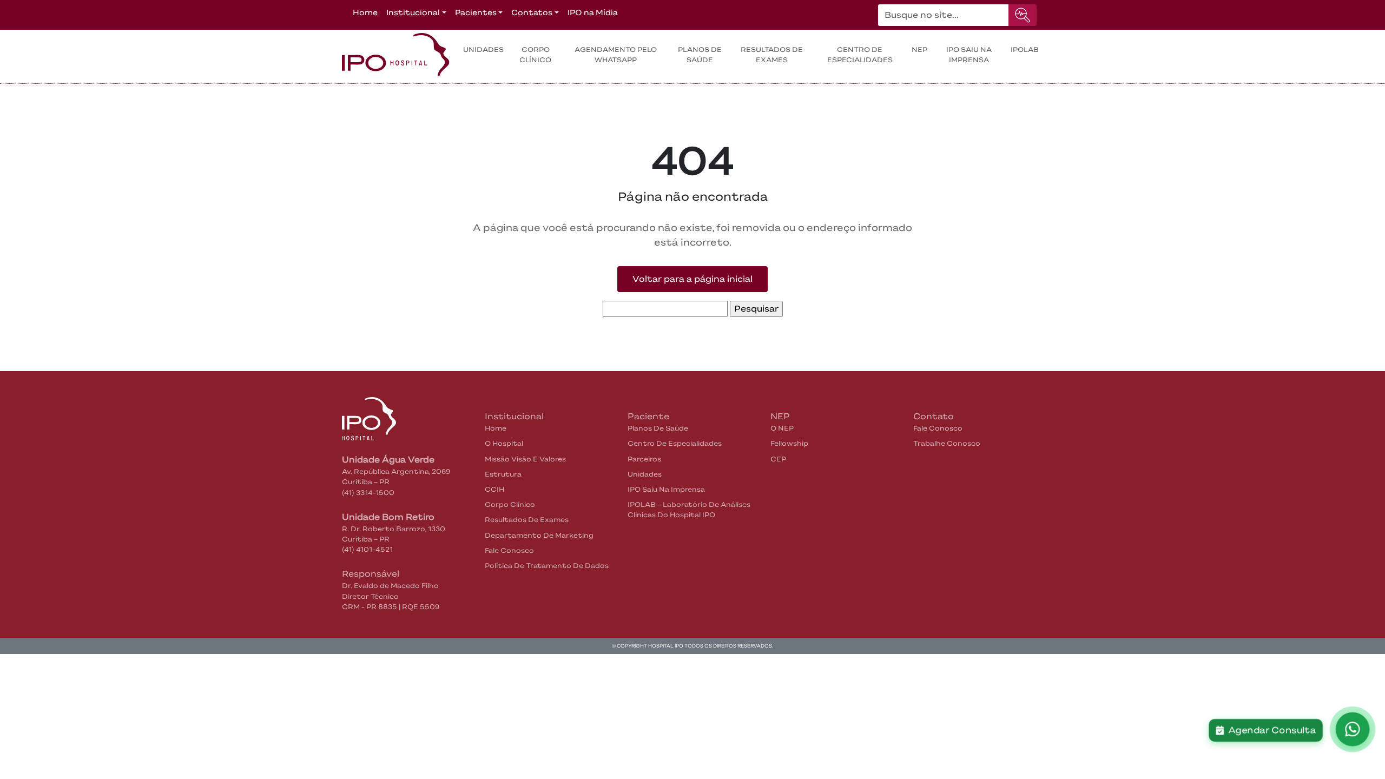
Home (365, 12)
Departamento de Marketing (539, 535)
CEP (778, 459)
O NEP (782, 428)
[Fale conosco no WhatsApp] (1353, 729)
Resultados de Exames (527, 520)
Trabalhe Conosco (946, 443)
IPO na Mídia (593, 12)
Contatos (531, 12)
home (495, 428)
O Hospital (504, 443)
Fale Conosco (509, 550)
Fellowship (789, 443)
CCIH (494, 489)
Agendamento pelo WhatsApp (616, 54)
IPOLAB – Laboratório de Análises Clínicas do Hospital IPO (689, 509)
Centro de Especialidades (860, 54)
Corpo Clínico (535, 54)
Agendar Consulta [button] (1269, 730)
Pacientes (476, 12)
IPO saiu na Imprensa (969, 54)
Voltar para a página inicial (692, 279)
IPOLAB (1025, 49)
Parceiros (644, 459)
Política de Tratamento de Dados (547, 566)
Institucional (413, 12)
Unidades (483, 49)
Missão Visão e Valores (525, 459)
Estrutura (503, 474)
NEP (919, 49)
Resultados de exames (772, 54)
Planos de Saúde (700, 54)
